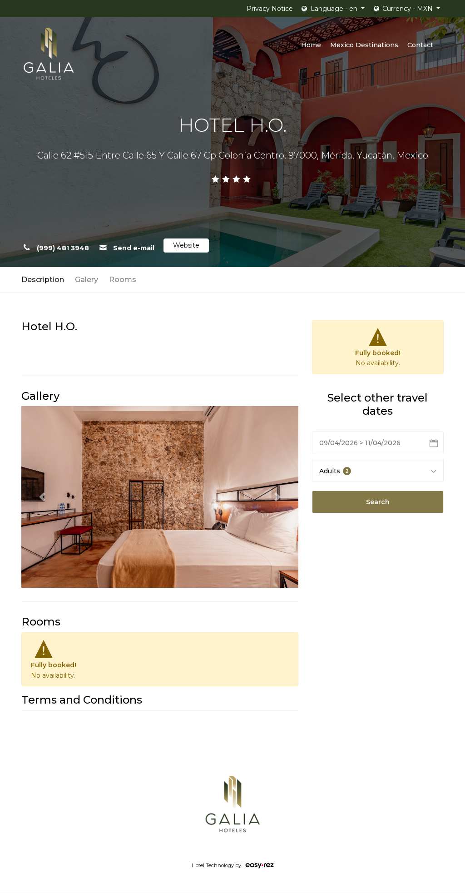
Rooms (122, 279)
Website (186, 245)
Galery (86, 279)
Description (42, 279)
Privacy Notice (270, 9)
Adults (333, 471)
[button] (42, 497)
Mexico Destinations (364, 45)
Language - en (334, 9)
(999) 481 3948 (62, 248)
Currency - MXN (408, 9)
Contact (420, 45)
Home (311, 45)
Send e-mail (132, 248)
